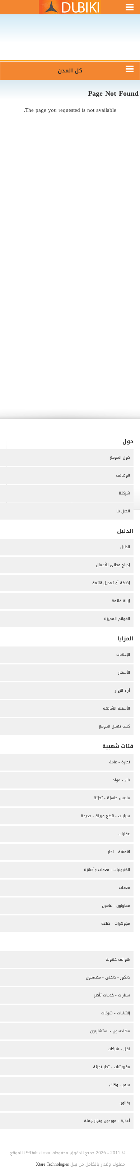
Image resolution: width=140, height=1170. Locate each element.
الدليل (125, 547)
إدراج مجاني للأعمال (113, 565)
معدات (124, 887)
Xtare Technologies (52, 1164)
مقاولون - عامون (116, 905)
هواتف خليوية (118, 959)
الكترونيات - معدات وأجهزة (107, 869)
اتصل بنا (123, 511)
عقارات (124, 834)
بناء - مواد (121, 780)
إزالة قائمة (121, 601)
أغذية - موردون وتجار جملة (107, 1120)
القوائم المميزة (117, 618)
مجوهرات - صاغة (115, 923)
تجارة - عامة (119, 762)
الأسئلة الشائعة (116, 708)
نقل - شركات (119, 1049)
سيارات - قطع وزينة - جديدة (105, 816)
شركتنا (124, 493)
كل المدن (70, 71)
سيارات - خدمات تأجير (112, 995)
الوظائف (123, 475)
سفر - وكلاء (119, 1085)
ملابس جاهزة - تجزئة (112, 798)
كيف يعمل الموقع (114, 726)
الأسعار (124, 672)
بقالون (125, 1103)
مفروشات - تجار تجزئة (111, 1067)
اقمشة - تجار (119, 852)
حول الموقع (120, 457)
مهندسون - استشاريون (110, 1031)
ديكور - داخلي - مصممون (108, 977)
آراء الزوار (122, 690)
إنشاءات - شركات (115, 1013)
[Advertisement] (70, 42)
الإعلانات (123, 654)
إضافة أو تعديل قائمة (111, 583)
